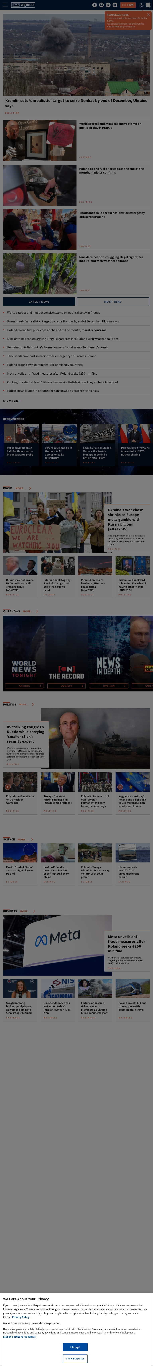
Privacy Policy (20, 1317)
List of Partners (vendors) (19, 1337)
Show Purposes (75, 1358)
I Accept (75, 1347)
